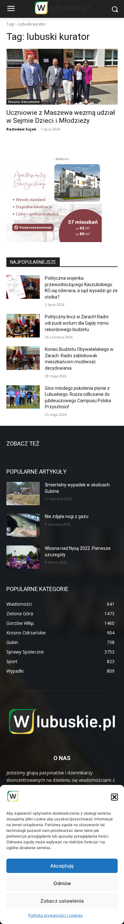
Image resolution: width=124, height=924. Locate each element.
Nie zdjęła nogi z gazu (66, 516)
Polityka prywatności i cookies (55, 915)
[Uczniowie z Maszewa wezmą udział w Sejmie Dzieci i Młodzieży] (62, 77)
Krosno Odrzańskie (23, 102)
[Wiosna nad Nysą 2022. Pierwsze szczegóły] (23, 557)
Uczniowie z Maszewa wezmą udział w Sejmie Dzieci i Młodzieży (60, 116)
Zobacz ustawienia (62, 901)
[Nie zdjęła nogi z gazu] (23, 525)
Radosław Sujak (21, 129)
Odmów (62, 883)
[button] (114, 797)
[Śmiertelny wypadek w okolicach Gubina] (23, 494)
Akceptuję (62, 866)
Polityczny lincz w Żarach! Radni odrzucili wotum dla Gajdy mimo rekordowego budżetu (77, 323)
